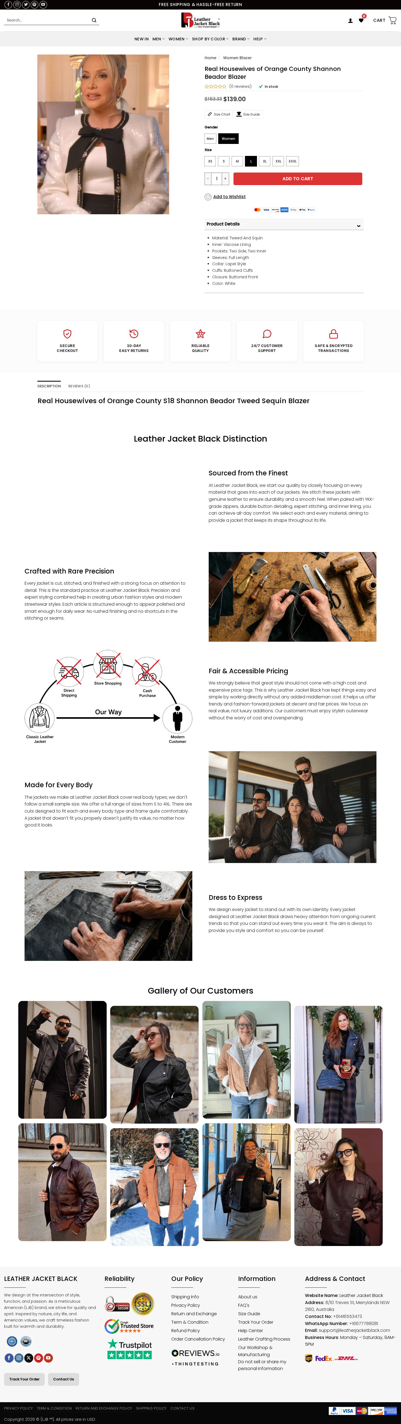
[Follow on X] (28, 1358)
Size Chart (222, 114)
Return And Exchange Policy (104, 1408)
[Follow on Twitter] (26, 5)
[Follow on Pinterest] (34, 5)
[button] (350, 20)
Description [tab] (49, 386)
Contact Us (63, 1379)
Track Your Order (24, 1379)
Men (156, 39)
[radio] (210, 138)
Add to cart (298, 179)
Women (176, 39)
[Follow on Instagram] (17, 5)
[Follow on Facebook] (8, 5)
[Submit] (94, 20)
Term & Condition (54, 1408)
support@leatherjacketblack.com (354, 1330)
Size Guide (251, 114)
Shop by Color (208, 39)
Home (210, 58)
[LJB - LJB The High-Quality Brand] (201, 20)
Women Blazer (237, 58)
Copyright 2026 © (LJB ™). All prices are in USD (49, 1419)
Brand (239, 39)
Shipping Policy (151, 1408)
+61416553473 (347, 1316)
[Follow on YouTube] (43, 5)
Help (258, 39)
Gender (211, 127)
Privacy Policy (18, 1408)
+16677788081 (363, 1323)
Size (208, 150)
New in (141, 39)
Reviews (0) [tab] (79, 386)
